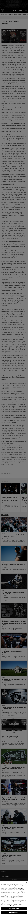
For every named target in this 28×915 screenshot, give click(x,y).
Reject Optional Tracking (14, 908)
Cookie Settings (13, 905)
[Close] (26, 882)
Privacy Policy (20, 888)
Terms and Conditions (6, 887)
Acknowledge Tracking (14, 912)
